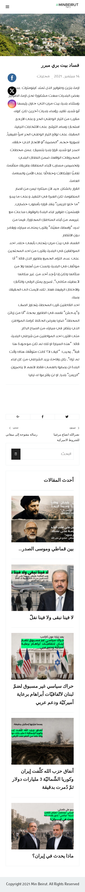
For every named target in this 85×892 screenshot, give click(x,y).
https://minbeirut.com (40, 404)
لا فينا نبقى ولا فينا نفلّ (52, 617)
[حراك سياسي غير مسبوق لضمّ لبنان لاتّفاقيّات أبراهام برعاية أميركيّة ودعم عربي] (42, 656)
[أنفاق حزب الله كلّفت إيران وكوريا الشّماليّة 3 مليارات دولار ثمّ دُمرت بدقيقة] (42, 741)
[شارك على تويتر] (67, 416)
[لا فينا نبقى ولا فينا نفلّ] (42, 587)
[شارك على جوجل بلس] (18, 416)
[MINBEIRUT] (55, 5)
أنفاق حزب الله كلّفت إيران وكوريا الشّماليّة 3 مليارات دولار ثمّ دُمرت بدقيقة (43, 779)
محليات (43, 76)
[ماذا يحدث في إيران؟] (42, 826)
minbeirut (53, 393)
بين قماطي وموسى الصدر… (46, 549)
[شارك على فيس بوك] (42, 416)
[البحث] (15, 454)
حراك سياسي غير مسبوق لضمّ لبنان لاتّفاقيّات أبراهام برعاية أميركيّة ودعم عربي (43, 694)
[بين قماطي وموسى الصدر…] (42, 519)
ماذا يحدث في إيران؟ (53, 856)
